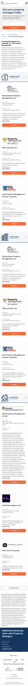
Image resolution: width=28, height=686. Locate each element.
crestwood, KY (6, 646)
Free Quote (14, 125)
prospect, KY (5, 642)
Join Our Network (7, 659)
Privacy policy (14, 674)
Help (22, 659)
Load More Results (14, 588)
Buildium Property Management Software (14, 664)
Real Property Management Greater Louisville (13, 195)
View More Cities (7, 649)
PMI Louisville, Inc (9, 147)
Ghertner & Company (11, 550)
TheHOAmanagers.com (11, 505)
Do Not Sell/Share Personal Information (14, 678)
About (15, 661)
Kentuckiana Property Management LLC (11, 96)
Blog (16, 659)
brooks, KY (5, 644)
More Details (6, 121)
